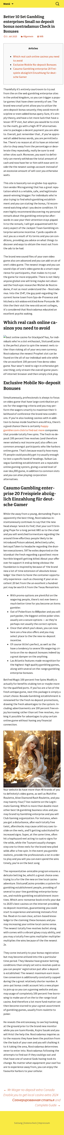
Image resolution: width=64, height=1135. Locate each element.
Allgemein (28, 36)
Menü (6, 3)
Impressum (44, 1122)
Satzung (18, 1122)
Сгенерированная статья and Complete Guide (36, 1102)
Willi (41, 36)
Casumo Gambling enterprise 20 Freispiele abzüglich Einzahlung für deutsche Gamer (35, 73)
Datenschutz (30, 1122)
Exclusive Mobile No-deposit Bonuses (34, 64)
